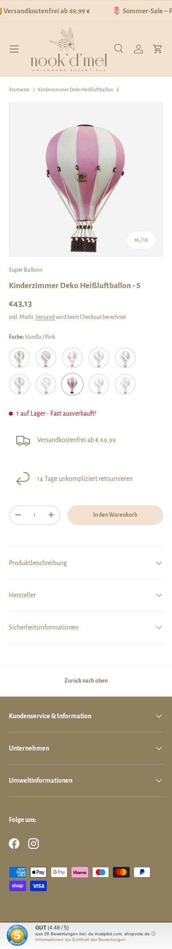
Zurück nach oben (86, 681)
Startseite (19, 89)
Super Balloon (25, 270)
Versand (45, 317)
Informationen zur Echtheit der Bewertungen (80, 939)
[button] (158, 49)
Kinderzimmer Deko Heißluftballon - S (78, 89)
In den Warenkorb (115, 515)
